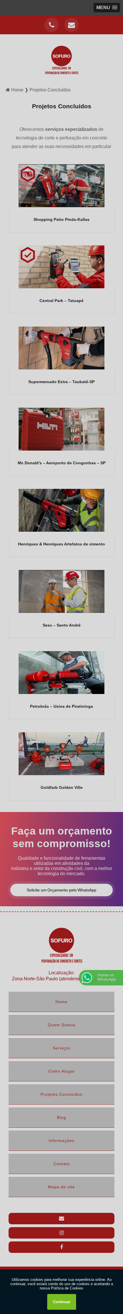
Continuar (61, 1302)
